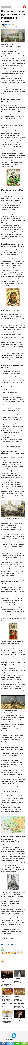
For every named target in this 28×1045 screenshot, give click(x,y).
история (4, 938)
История (8, 6)
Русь (11, 938)
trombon (7, 24)
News (3, 6)
